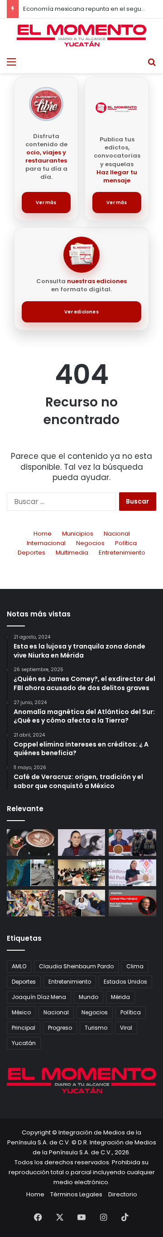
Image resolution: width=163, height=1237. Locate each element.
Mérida (120, 997)
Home (43, 533)
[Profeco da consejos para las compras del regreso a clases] (30, 903)
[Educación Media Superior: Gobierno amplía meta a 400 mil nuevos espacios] (81, 872)
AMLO (19, 966)
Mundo (88, 997)
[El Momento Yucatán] (81, 35)
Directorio (122, 1194)
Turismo (96, 1028)
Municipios (77, 533)
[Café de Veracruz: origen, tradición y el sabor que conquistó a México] (30, 842)
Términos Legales (76, 1194)
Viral (126, 1028)
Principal (23, 1028)
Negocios (90, 543)
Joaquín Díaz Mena (39, 997)
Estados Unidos (125, 981)
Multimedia (72, 552)
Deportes (31, 552)
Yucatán (24, 1043)
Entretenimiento (122, 552)
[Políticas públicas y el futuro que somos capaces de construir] (132, 903)
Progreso (60, 1028)
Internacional (46, 543)
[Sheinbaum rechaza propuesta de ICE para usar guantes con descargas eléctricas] (132, 842)
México (21, 1012)
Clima (135, 966)
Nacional (117, 533)
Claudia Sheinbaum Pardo (76, 966)
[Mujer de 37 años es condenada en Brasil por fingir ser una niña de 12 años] (81, 903)
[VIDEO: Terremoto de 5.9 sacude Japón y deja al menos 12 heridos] (30, 872)
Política (126, 543)
